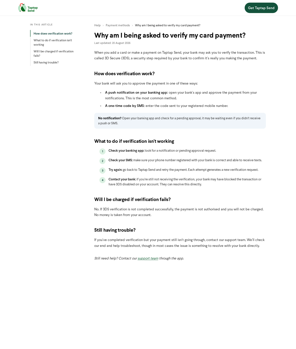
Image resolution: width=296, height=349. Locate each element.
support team (148, 258)
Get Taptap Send (261, 8)
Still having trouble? (46, 62)
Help (97, 25)
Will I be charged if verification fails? (53, 53)
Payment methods (118, 25)
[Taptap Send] (28, 8)
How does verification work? (53, 33)
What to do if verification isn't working (53, 42)
